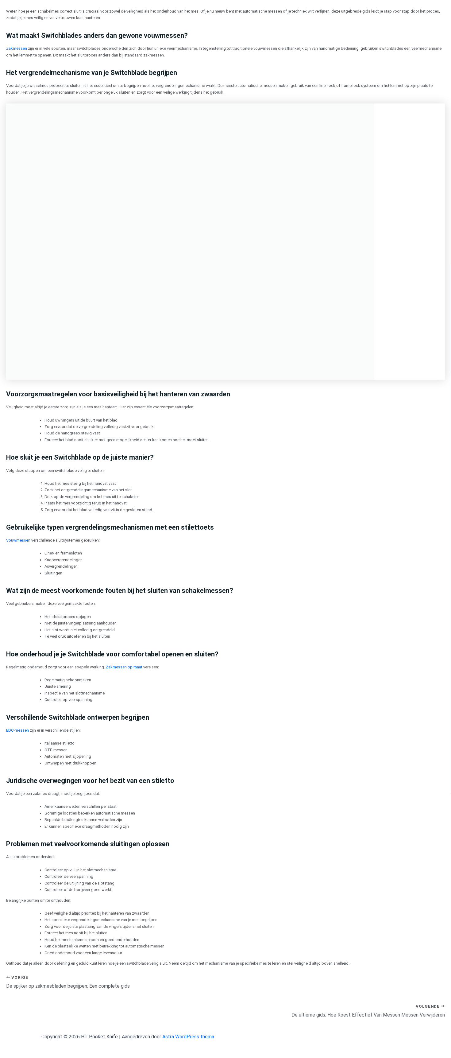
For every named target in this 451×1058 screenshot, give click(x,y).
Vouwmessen (18, 540)
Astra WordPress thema (188, 1037)
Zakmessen (16, 48)
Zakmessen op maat (124, 667)
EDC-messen (17, 730)
